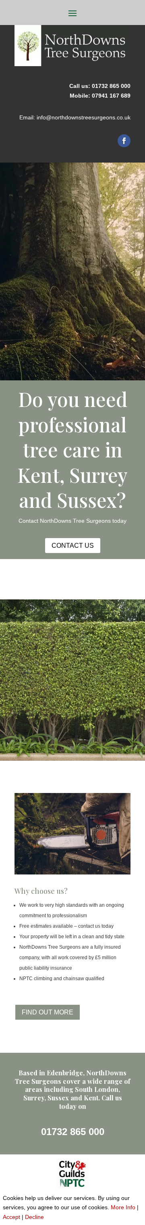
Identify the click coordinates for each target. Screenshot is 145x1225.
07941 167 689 (111, 95)
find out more (47, 1012)
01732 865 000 (111, 86)
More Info (123, 1207)
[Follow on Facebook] (124, 140)
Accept (11, 1217)
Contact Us (73, 545)
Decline (34, 1217)
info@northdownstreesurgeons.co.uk (83, 117)
